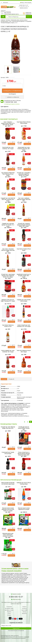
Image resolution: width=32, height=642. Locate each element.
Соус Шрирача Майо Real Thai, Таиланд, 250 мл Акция (7, 174)
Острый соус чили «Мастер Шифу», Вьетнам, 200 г (8, 427)
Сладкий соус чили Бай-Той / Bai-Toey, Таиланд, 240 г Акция (8, 199)
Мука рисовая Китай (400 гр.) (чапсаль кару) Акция (7, 483)
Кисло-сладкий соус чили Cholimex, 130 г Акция (7, 351)
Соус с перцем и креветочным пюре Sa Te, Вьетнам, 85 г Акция (8, 123)
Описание (4, 379)
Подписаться (16, 628)
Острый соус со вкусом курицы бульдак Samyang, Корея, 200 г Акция (23, 225)
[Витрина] (30, 422)
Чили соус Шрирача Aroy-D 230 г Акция (24, 351)
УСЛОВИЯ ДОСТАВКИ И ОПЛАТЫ (11, 104)
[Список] (24, 422)
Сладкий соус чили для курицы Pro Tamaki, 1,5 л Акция (8, 225)
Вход (22, 2)
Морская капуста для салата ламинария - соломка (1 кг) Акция (8, 535)
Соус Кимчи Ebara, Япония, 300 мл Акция (24, 122)
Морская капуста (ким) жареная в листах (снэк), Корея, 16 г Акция (8, 509)
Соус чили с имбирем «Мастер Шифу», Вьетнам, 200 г (23, 199)
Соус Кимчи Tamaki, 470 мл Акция (24, 249)
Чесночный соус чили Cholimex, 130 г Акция (8, 148)
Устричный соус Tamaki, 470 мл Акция (8, 453)
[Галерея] (27, 422)
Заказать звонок (24, 7)
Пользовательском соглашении (19, 638)
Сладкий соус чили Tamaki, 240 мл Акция (24, 300)
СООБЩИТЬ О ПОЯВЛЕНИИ (12, 91)
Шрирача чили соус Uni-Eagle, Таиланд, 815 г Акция (8, 300)
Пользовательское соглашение (16, 630)
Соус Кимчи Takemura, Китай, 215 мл (8, 325)
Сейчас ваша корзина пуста (9, 13)
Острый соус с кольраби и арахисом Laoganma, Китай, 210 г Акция (23, 174)
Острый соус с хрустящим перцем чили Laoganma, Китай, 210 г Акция (8, 276)
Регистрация (28, 2)
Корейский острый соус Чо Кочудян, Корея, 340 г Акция (24, 276)
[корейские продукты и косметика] (1, 5)
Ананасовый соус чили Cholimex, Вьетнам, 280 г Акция (23, 149)
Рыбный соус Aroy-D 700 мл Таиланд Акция (24, 483)
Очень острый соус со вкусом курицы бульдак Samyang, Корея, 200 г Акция (24, 454)
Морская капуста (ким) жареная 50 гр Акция (24, 508)
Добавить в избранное (13, 97)
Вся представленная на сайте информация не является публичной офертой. (16, 603)
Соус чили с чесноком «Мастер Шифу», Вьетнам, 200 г (8, 250)
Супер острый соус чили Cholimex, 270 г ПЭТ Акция (23, 325)
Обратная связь (17, 599)
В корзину (11, 144)
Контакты (5, 2)
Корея (18, 390)
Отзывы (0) (11, 379)
